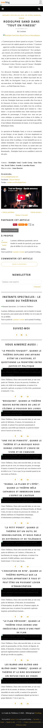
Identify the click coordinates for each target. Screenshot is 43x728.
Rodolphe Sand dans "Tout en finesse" (21, 23)
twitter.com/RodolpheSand (16, 182)
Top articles (36, 719)
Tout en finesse (14, 180)
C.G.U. (20, 722)
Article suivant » (36, 212)
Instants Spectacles (11, 15)
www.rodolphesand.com (9, 177)
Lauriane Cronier (18, 252)
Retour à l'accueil (22, 215)
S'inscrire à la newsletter (9, 230)
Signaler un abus (10, 722)
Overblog (38, 713)
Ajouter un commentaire (19, 264)
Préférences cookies (21, 725)
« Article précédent (7, 212)
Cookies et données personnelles (32, 722)
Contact (2, 722)
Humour (37, 15)
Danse (21, 18)
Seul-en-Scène (27, 15)
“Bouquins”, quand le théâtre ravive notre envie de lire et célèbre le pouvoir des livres (21, 405)
